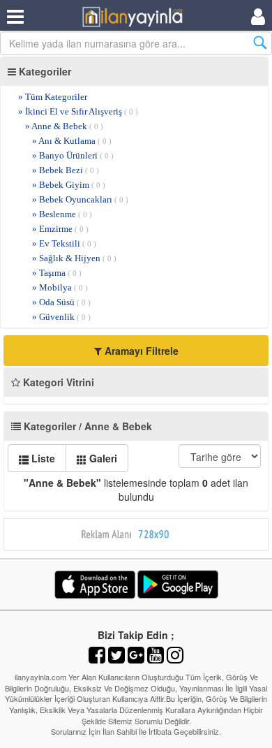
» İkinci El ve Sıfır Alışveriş (78, 111)
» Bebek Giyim (68, 184)
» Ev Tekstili (64, 243)
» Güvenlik (61, 316)
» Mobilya (60, 287)
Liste (42, 458)
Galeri (101, 458)
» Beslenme (62, 214)
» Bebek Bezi (65, 170)
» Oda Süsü (61, 302)
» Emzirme (60, 228)
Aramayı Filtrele (140, 351)
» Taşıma (57, 272)
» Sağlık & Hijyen (74, 258)
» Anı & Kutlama (72, 140)
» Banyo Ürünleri (73, 155)
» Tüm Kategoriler (52, 96)
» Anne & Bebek (64, 126)
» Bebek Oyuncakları (80, 199)
